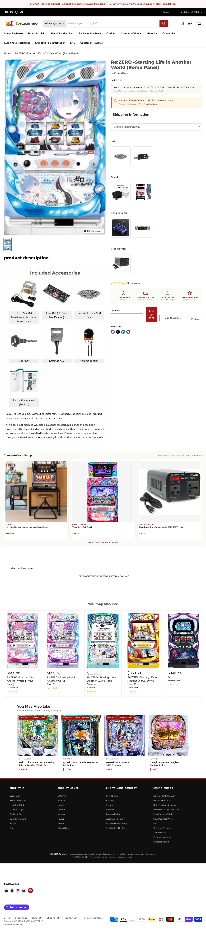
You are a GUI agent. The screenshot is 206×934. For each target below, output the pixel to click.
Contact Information (93, 917)
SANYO (61, 809)
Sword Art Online (18, 819)
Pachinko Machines (62, 33)
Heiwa (61, 823)
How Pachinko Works (163, 814)
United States (189, 12)
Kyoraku (61, 814)
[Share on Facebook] (113, 332)
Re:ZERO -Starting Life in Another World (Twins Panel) (21, 681)
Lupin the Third (17, 805)
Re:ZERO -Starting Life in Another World (61, 679)
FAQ (72, 43)
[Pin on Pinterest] (128, 332)
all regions (152, 104)
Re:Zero (13, 823)
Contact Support (161, 841)
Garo (12, 828)
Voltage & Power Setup (116, 823)
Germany (109, 800)
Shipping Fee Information (50, 43)
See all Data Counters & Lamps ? (103, 542)
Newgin (61, 805)
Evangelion (15, 795)
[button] (119, 283)
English (166, 12)
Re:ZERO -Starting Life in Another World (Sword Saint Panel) (142, 681)
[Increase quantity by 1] (139, 318)
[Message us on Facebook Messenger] (30, 890)
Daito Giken (121, 73)
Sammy (61, 800)
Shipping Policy (112, 814)
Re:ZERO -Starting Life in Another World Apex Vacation (102, 681)
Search (7, 917)
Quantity (115, 310)
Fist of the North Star (19, 800)
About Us (152, 33)
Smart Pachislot (37, 33)
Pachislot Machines (90, 33)
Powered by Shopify (13, 924)
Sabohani (91, 687)
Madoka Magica (17, 809)
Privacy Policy (20, 917)
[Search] (163, 23)
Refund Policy (37, 917)
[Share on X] (118, 332)
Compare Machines (162, 837)
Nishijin (61, 819)
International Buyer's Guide (166, 809)
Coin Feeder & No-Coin (164, 795)
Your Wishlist (159, 832)
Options (111, 33)
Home (7, 53)
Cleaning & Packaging (17, 43)
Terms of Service (72, 917)
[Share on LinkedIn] (123, 332)
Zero (170, 677)
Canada (109, 805)
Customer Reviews (91, 43)
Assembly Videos (131, 33)
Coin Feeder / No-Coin (115, 828)
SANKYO (62, 795)
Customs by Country (115, 819)
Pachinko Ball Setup (162, 800)
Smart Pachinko (13, 33)
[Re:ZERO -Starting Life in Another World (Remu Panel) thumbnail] (7, 244)
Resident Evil (16, 814)
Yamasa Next (174, 680)
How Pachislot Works (163, 819)
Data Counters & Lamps (164, 805)
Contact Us (168, 33)
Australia (109, 809)
